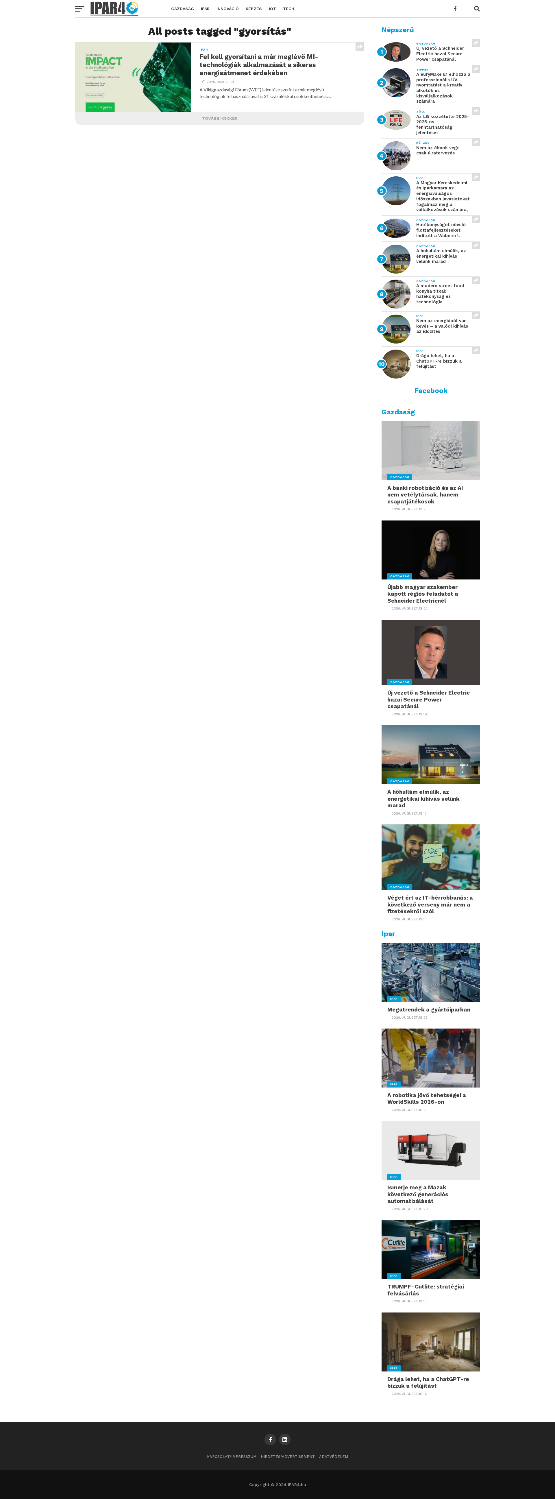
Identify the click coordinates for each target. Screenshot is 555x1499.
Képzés (254, 8)
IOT (272, 8)
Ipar (205, 8)
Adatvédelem (333, 1456)
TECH (288, 8)
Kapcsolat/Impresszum (231, 1456)
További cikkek (220, 118)
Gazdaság (182, 8)
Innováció (228, 8)
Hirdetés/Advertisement (288, 1456)
